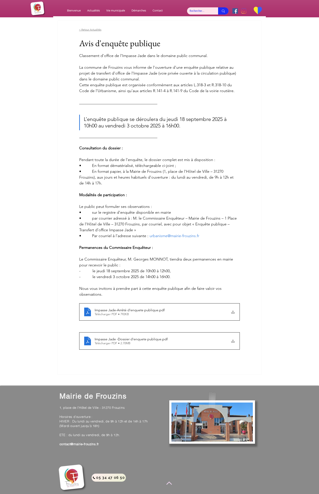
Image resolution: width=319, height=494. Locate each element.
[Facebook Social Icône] (235, 11)
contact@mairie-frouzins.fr (79, 444)
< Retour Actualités (90, 29)
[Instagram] (244, 11)
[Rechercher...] (223, 11)
